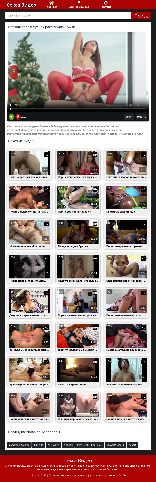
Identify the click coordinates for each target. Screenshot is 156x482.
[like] (11, 117)
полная (68, 445)
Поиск (141, 16)
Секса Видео (21, 5)
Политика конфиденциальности (68, 475)
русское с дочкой (19, 445)
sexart (132, 445)
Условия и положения (103, 475)
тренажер (53, 445)
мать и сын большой (89, 445)
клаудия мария (115, 445)
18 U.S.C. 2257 (38, 475)
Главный (51, 7)
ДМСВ (122, 475)
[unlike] (18, 117)
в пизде (38, 445)
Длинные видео (79, 7)
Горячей (106, 7)
